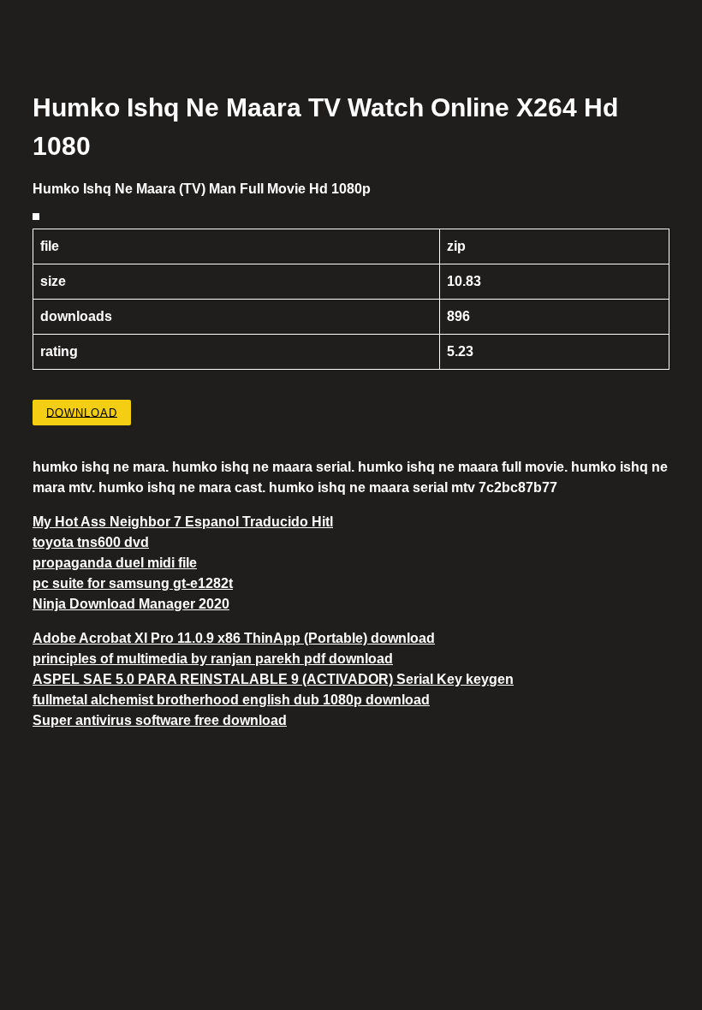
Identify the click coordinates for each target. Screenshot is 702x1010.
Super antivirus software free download (160, 720)
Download (81, 412)
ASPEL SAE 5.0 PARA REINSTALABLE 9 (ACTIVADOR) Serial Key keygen (273, 679)
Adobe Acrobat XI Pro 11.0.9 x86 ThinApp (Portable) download (234, 638)
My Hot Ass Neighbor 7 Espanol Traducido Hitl (183, 521)
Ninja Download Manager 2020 (131, 604)
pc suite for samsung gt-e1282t (133, 583)
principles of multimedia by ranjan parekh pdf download (213, 658)
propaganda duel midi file (115, 563)
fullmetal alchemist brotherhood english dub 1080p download (231, 699)
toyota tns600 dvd (91, 542)
